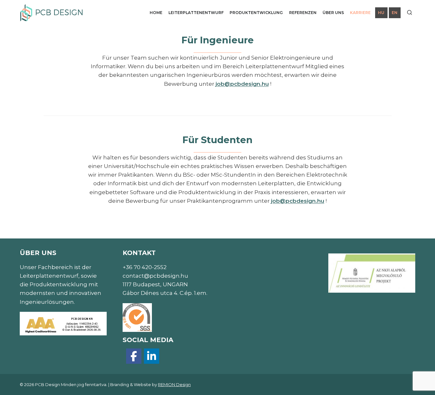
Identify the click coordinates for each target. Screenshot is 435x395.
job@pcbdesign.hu (242, 84)
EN (394, 12)
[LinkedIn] (151, 356)
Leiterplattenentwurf (196, 12)
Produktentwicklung (256, 12)
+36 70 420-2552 (145, 267)
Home (156, 12)
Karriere (360, 12)
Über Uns (333, 12)
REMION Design (174, 384)
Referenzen (303, 12)
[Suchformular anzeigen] (409, 12)
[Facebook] (133, 356)
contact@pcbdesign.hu (155, 276)
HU (381, 12)
